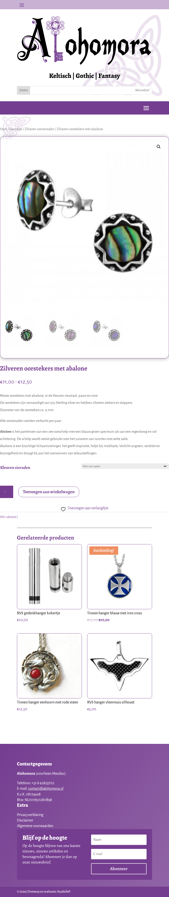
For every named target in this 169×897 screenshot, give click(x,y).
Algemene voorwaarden (35, 826)
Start (3, 129)
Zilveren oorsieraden (39, 129)
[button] (159, 147)
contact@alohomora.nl (45, 789)
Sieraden (15, 129)
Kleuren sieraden (15, 467)
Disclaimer (25, 820)
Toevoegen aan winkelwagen (49, 492)
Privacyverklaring (30, 815)
